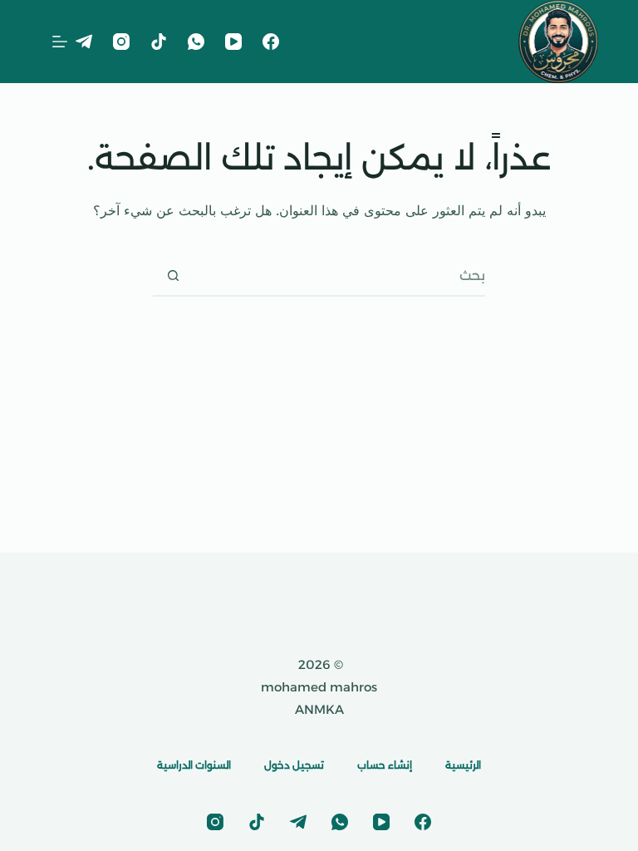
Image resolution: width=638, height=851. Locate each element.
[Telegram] (84, 41)
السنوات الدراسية (194, 765)
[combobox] (339, 275)
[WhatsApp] (196, 41)
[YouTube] (233, 41)
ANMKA (319, 709)
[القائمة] (59, 41)
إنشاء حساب (384, 765)
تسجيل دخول (294, 765)
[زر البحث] (173, 275)
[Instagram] (121, 41)
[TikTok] (158, 41)
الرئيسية (463, 765)
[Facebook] (271, 41)
